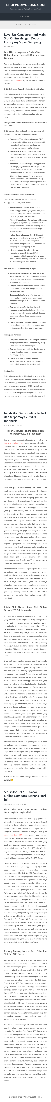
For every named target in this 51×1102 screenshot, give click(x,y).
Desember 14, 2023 (11, 804)
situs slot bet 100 (13, 835)
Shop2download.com (25, 5)
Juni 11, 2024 (9, 47)
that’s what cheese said (14, 443)
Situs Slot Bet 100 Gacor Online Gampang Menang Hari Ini (25, 795)
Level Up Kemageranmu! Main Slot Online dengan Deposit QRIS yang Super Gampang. (25, 38)
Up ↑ (40, 1097)
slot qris (19, 80)
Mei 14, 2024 (9, 425)
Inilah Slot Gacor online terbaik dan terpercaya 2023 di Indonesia (25, 417)
